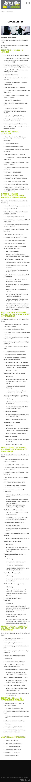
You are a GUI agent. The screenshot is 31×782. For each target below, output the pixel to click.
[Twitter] (23, 779)
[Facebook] (26, 779)
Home (2, 11)
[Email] (28, 779)
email (18, 40)
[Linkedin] (20, 779)
